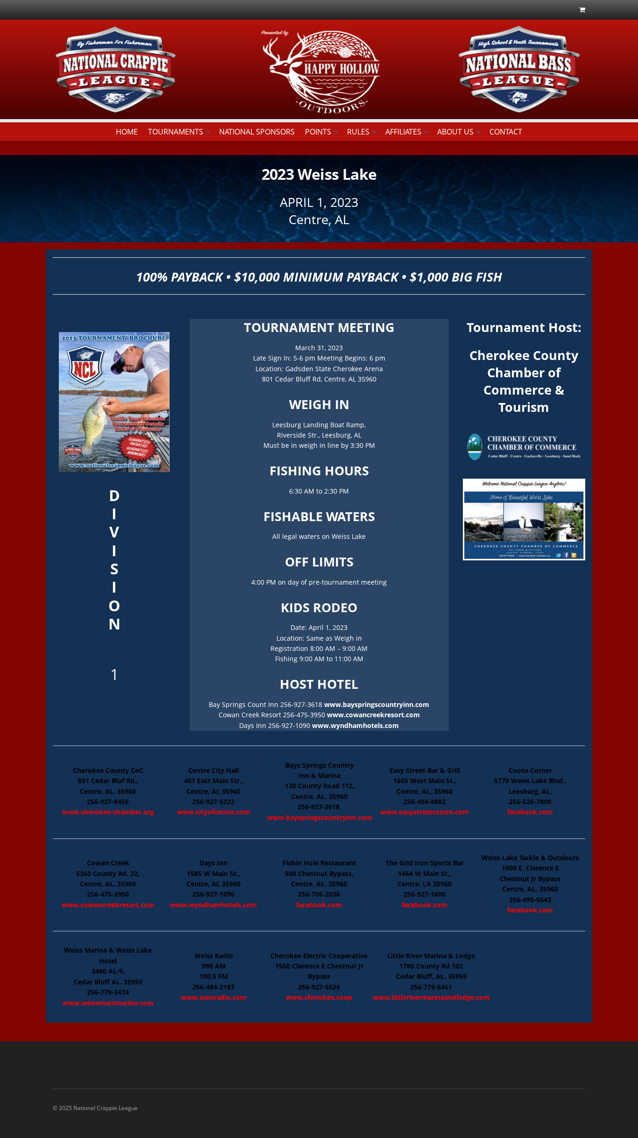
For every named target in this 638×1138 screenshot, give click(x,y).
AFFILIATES (403, 132)
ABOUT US (455, 132)
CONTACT (505, 132)
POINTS (318, 132)
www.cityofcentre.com (213, 811)
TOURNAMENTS (175, 132)
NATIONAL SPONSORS (257, 132)
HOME (127, 132)
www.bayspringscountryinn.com (376, 704)
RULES (358, 132)
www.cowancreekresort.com (373, 714)
